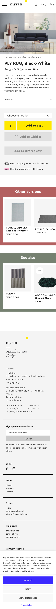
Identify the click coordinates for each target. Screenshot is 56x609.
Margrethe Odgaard (15, 69)
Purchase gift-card (15, 511)
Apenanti (10, 488)
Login (8, 508)
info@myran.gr (13, 383)
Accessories (20, 57)
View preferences (28, 598)
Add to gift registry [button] (28, 150)
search (36, 4)
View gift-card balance (16, 514)
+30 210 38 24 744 (14, 379)
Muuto (36, 69)
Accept (28, 580)
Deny (28, 589)
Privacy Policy (26, 605)
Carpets (8, 57)
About (9, 485)
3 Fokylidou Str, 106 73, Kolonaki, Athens (25, 376)
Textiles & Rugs (35, 57)
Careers (9, 491)
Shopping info (12, 531)
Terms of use (12, 534)
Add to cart (34, 125)
